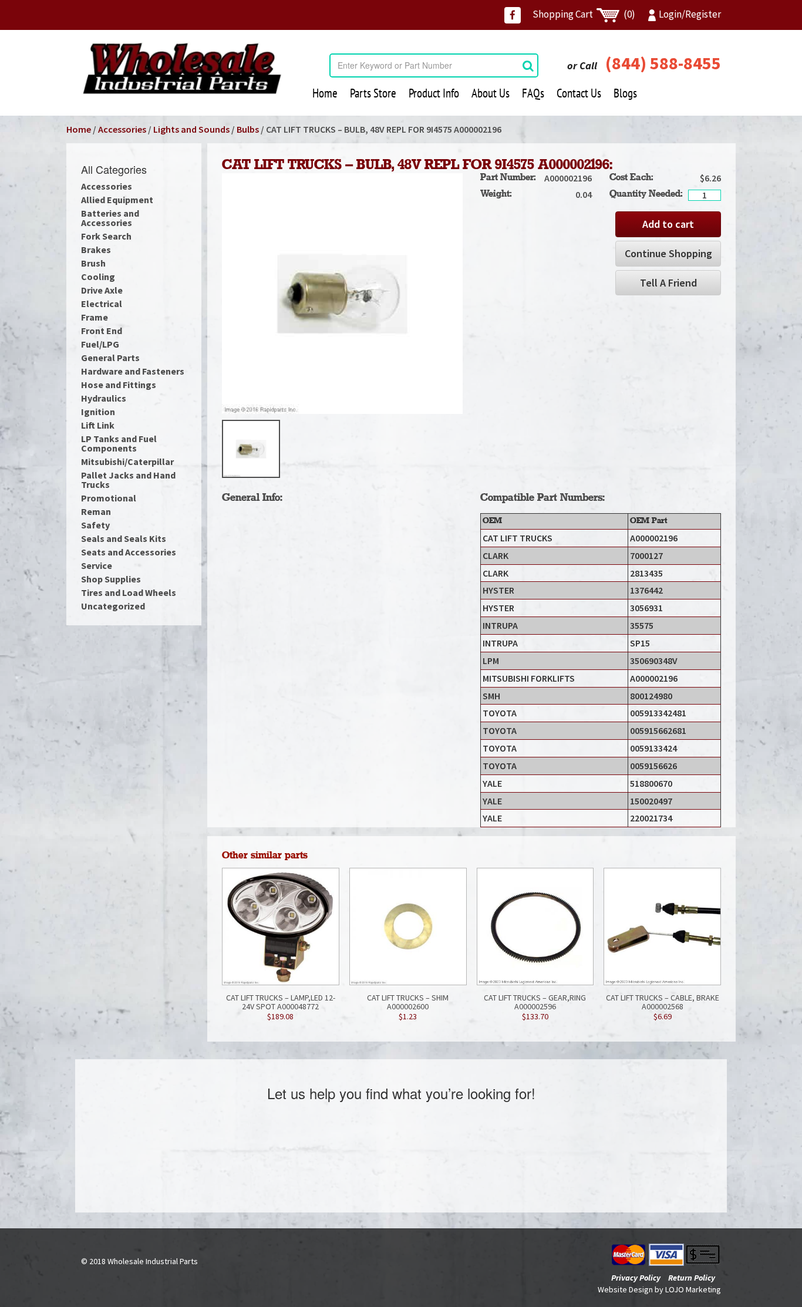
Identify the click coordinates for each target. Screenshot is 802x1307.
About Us (490, 93)
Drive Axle (102, 290)
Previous (204, 449)
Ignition (98, 411)
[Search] (528, 65)
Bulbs (248, 129)
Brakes (96, 249)
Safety (95, 525)
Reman (96, 511)
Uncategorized (113, 606)
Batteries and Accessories (110, 217)
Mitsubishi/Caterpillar (127, 461)
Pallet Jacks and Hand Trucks (128, 479)
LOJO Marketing (693, 1289)
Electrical (101, 303)
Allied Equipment (117, 200)
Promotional (108, 498)
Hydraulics (103, 398)
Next (480, 449)
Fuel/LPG (100, 344)
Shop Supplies (111, 579)
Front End (101, 330)
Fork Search (106, 236)
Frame (94, 317)
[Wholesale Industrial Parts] (181, 69)
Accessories (122, 129)
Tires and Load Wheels (128, 592)
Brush (93, 263)
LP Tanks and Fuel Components (119, 443)
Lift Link (97, 425)
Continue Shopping (668, 253)
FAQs (533, 93)
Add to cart (668, 224)
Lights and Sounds (191, 129)
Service (96, 565)
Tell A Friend (668, 282)
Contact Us (579, 93)
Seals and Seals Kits (123, 538)
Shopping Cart (584, 14)
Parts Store (373, 93)
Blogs (625, 93)
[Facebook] (512, 15)
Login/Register (690, 14)
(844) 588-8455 (663, 63)
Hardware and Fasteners (132, 371)
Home (325, 93)
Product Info (434, 93)
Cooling (98, 276)
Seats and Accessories (128, 552)
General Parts (110, 357)
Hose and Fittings (118, 384)
